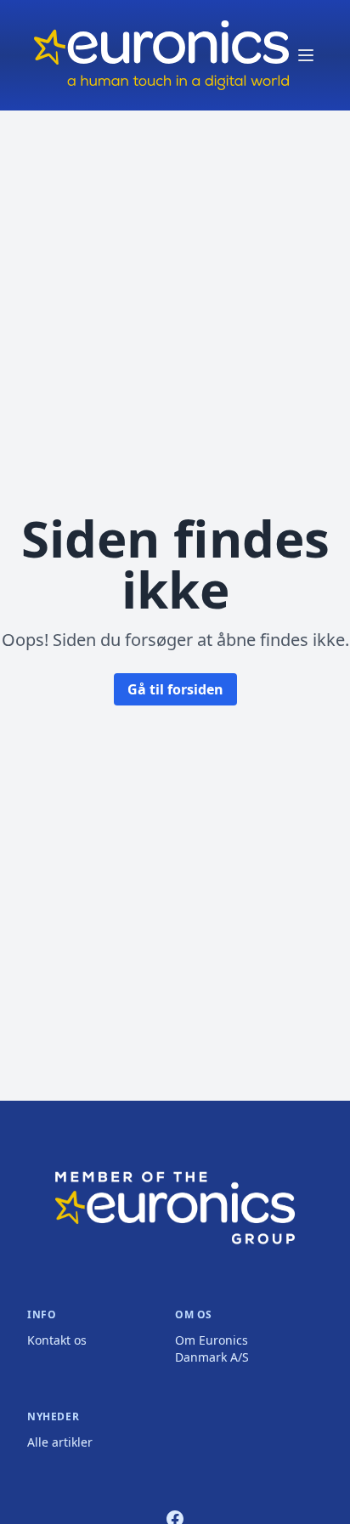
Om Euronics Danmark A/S (212, 1348)
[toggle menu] (306, 55)
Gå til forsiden (175, 689)
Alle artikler (60, 1442)
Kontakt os (57, 1340)
